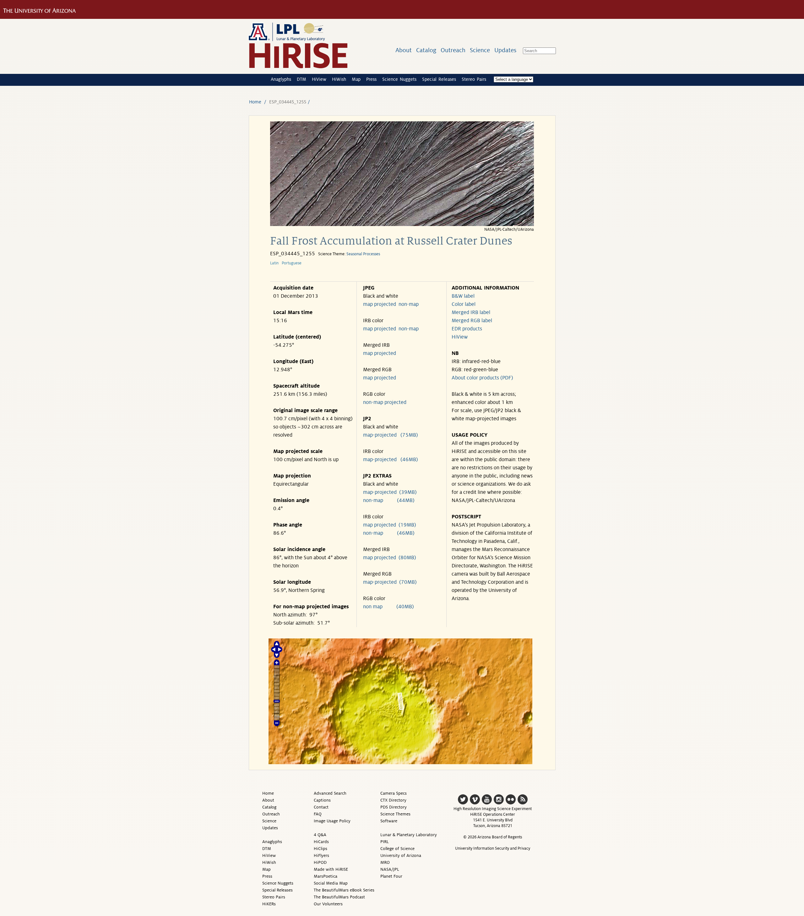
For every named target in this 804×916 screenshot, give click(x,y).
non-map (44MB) (389, 500)
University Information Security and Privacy (492, 848)
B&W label (463, 296)
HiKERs (269, 904)
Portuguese (292, 263)
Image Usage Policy (332, 821)
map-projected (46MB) (390, 459)
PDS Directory (393, 807)
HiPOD (320, 862)
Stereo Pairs (474, 79)
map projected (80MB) (389, 557)
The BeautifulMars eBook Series (344, 890)
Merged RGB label (472, 320)
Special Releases (439, 79)
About (403, 50)
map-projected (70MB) (390, 582)
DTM (301, 79)
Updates (505, 50)
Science (480, 50)
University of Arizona (400, 855)
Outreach (453, 50)
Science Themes (395, 814)
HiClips (320, 848)
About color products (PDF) (482, 378)
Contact (321, 807)
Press (371, 79)
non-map (409, 304)
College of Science (397, 848)
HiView (319, 79)
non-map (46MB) (389, 533)
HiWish (339, 79)
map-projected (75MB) (390, 435)
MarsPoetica (325, 876)
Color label (463, 304)
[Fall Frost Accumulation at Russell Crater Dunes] (402, 224)
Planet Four (391, 876)
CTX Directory (393, 800)
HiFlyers (321, 855)
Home (255, 101)
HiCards (321, 841)
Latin (274, 263)
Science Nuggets (399, 79)
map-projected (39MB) (390, 492)
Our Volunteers (328, 904)
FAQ (318, 814)
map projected (379, 304)
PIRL (384, 841)
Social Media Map (331, 883)
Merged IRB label (471, 312)
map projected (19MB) (389, 525)
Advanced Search (330, 793)
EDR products (467, 329)
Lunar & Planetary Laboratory (408, 834)
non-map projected (384, 402)
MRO (385, 862)
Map (356, 79)
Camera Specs (393, 793)
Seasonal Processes (363, 254)
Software (388, 821)
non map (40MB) (388, 607)
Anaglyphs (281, 79)
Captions (322, 800)
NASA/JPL (389, 869)
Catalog (426, 50)
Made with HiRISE (331, 869)
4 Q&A (320, 834)
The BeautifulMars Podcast (339, 897)
